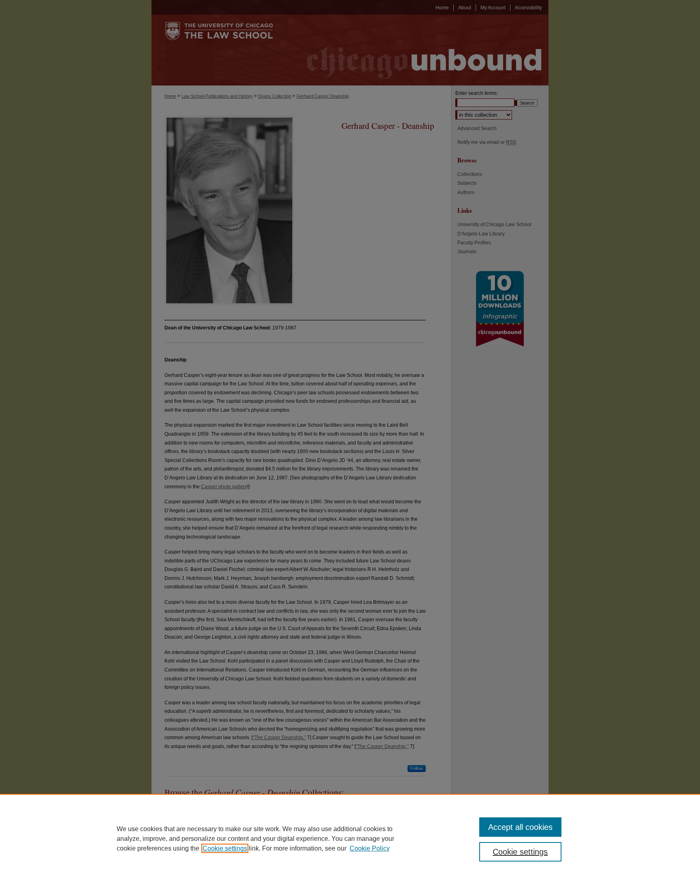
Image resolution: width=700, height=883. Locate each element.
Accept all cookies (520, 827)
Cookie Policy (370, 848)
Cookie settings (225, 848)
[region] (350, 838)
